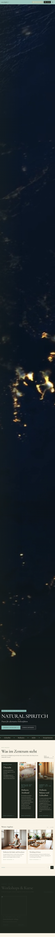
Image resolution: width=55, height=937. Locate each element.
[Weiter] (52, 867)
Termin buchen (38, 2)
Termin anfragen (28, 727)
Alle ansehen (46, 757)
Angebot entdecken (10, 727)
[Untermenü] (52, 2)
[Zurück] (48, 867)
